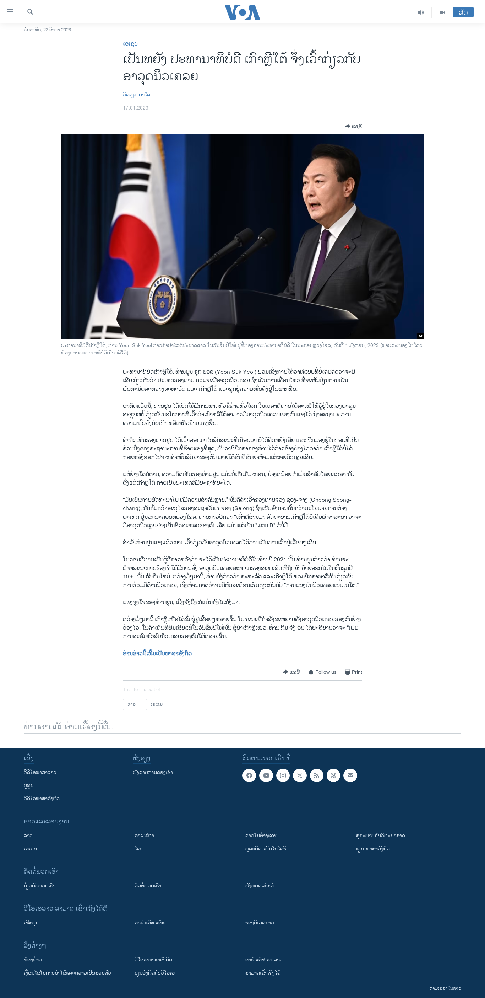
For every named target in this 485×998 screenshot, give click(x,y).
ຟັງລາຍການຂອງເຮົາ (153, 772)
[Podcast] (333, 775)
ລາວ (28, 835)
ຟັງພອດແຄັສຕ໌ (259, 886)
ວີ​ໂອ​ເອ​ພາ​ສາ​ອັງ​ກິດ (153, 960)
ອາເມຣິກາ (144, 835)
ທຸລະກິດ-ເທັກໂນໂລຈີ (265, 849)
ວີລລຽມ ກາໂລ (136, 95)
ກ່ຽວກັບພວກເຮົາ (39, 886)
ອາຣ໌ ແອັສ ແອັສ (150, 923)
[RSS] (316, 775)
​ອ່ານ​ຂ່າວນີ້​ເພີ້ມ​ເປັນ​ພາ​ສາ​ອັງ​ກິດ (157, 653)
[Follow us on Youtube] (266, 775)
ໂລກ (139, 849)
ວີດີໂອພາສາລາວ (40, 772)
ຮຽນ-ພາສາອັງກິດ (373, 849)
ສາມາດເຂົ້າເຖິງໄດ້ (262, 973)
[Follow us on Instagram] (283, 775)
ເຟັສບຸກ (31, 923)
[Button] (353, 126)
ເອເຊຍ (130, 44)
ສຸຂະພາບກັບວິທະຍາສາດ (380, 835)
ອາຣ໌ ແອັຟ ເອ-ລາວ (264, 960)
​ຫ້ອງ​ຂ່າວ (33, 960)
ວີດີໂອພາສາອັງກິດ (42, 798)
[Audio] (421, 12)
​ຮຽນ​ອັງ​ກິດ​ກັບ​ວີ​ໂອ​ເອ (155, 973)
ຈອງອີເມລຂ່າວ (259, 923)
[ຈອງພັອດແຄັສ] (350, 775)
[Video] (442, 12)
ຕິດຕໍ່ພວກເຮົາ (148, 886)
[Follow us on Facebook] (249, 775)
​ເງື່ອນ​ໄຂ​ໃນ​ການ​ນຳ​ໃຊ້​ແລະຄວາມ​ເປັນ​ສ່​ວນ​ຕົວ (67, 973)
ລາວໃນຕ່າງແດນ (261, 835)
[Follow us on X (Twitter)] (299, 775)
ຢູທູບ (29, 785)
